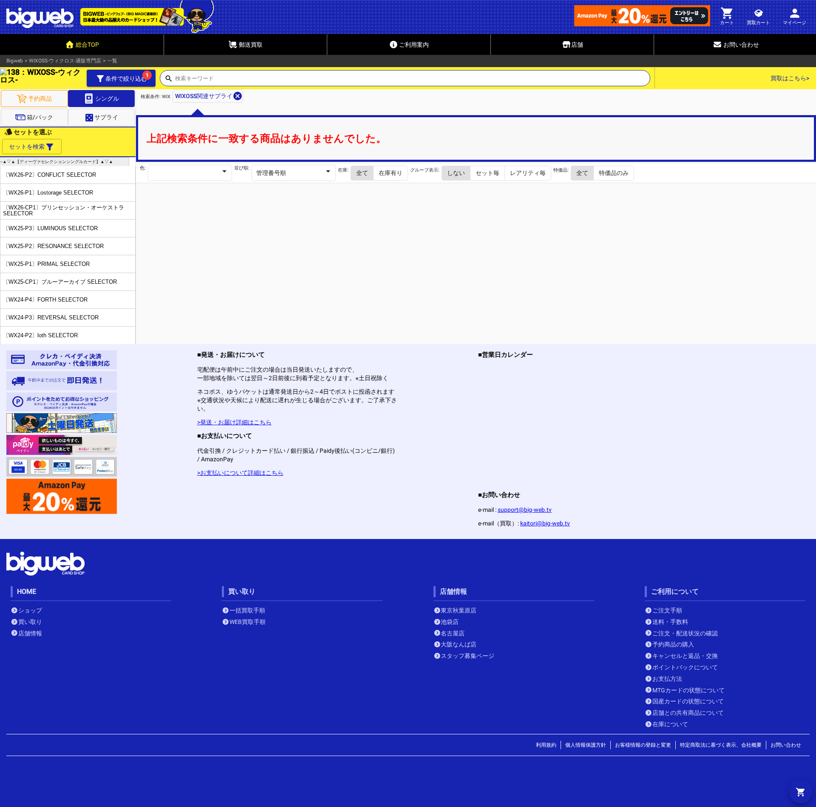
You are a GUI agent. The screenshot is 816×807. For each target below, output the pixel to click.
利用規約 (546, 745)
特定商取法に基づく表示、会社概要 (721, 745)
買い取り (30, 621)
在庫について (670, 724)
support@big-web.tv (525, 509)
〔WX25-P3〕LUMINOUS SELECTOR (50, 228)
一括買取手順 (247, 610)
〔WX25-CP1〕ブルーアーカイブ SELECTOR (60, 282)
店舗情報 (30, 633)
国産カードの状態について (688, 701)
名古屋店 (453, 633)
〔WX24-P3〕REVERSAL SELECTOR (51, 317)
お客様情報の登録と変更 (643, 745)
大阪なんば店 (458, 644)
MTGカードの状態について (688, 690)
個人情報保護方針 (585, 745)
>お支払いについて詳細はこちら (240, 472)
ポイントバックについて (685, 667)
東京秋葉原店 (458, 610)
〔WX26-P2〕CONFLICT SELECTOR (49, 175)
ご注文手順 (667, 610)
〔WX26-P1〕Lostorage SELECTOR (48, 192)
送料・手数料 (670, 621)
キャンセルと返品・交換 (685, 655)
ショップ (30, 610)
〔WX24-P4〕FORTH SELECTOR (45, 299)
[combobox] (412, 81)
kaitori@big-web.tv (545, 523)
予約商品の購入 (673, 644)
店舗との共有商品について (688, 712)
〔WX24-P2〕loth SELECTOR (40, 335)
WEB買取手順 (248, 621)
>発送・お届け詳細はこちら (234, 422)
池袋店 (450, 621)
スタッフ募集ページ (467, 655)
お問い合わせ (786, 745)
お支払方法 (667, 678)
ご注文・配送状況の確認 (685, 633)
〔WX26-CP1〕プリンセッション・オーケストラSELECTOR (63, 210)
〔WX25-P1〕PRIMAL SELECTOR (46, 264)
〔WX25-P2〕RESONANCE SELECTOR (53, 246)
